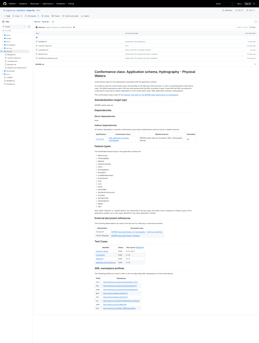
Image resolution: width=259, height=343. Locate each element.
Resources (35, 4)
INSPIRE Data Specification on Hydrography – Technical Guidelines (136, 232)
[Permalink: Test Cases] (93, 241)
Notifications (228, 10)
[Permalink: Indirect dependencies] (93, 125)
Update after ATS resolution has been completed (141, 54)
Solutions (23, 4)
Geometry (100, 259)
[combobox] (17, 30)
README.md (42, 41)
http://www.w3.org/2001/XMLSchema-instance (121, 301)
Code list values (102, 251)
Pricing (71, 4)
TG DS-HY (100, 139)
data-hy (31, 10)
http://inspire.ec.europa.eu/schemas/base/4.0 (120, 290)
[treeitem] (15, 59)
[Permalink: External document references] (93, 218)
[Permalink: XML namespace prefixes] (93, 268)
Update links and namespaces (135, 41)
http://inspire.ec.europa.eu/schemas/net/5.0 (120, 286)
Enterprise (61, 4)
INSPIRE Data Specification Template (125, 236)
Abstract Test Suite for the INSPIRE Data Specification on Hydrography (151, 95)
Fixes (126, 46)
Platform (12, 4)
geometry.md (42, 54)
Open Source (48, 4)
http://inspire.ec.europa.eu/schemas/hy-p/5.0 (120, 282)
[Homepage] (4, 3)
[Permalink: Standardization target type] (93, 99)
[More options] (255, 21)
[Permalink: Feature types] (93, 146)
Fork (240, 10)
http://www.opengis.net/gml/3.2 (115, 293)
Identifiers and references (106, 262)
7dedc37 (239, 27)
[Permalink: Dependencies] (93, 110)
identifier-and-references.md (47, 58)
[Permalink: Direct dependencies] (93, 116)
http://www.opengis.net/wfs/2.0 (115, 297)
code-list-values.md (45, 46)
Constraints (100, 255)
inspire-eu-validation (15, 10)
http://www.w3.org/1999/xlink (114, 304)
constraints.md (43, 50)
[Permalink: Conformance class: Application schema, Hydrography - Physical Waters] (93, 73)
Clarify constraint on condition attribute (59, 27)
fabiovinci (41, 27)
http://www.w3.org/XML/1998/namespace (119, 308)
